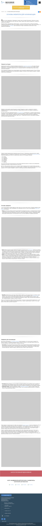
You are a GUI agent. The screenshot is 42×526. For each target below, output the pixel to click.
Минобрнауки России (4, 499)
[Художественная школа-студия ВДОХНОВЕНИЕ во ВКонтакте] (2, 519)
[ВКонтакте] (38, 11)
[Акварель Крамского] (11, 277)
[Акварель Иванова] (21, 232)
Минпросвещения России (5, 500)
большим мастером (36, 154)
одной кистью (30, 249)
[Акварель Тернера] (21, 45)
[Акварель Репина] (11, 365)
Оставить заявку (6, 495)
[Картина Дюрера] (21, 134)
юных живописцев (20, 112)
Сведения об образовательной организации (7, 497)
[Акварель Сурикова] (21, 406)
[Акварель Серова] (31, 365)
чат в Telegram (6, 515)
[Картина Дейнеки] (21, 90)
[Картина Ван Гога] (21, 452)
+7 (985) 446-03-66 (7, 513)
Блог (6, 11)
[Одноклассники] (40, 11)
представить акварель (24, 386)
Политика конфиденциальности (6, 498)
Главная (2, 11)
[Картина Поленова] (21, 320)
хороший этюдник (36, 295)
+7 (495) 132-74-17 (29, 3)
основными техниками (15, 341)
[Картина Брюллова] (21, 186)
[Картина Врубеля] (31, 277)
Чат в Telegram (28, 2)
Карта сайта (4, 521)
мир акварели (11, 25)
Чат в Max (28, 1)
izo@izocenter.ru (7, 508)
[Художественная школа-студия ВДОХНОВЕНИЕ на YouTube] (4, 519)
